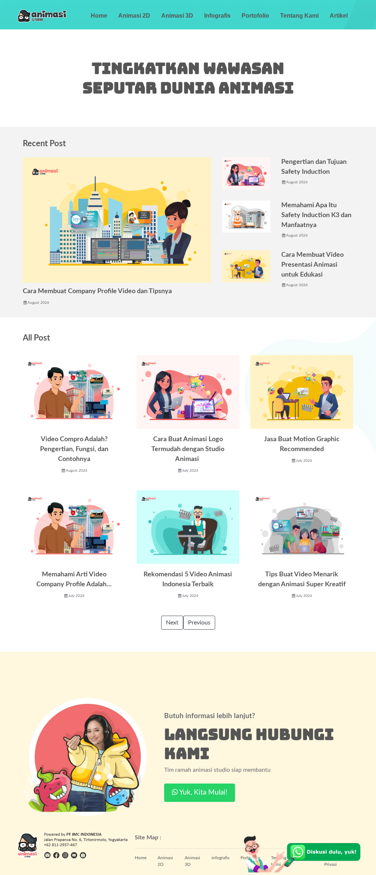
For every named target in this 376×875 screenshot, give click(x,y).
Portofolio (255, 15)
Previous (199, 623)
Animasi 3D (177, 15)
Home (99, 15)
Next (172, 623)
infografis (220, 858)
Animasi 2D (134, 15)
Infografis (217, 15)
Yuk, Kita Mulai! (202, 792)
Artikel (339, 15)
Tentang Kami (299, 15)
